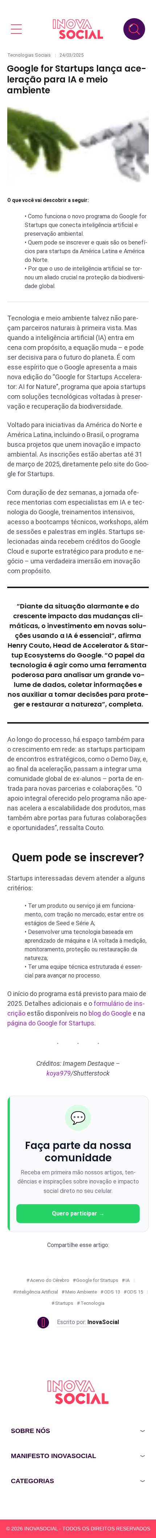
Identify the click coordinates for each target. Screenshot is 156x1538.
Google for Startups (97, 1280)
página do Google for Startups (50, 1023)
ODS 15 (135, 1292)
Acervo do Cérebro (49, 1280)
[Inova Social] (78, 29)
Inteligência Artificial (37, 1292)
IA (128, 1280)
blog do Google (110, 1013)
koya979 (58, 1073)
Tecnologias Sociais (29, 55)
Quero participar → (78, 1213)
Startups (64, 1303)
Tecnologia (92, 1303)
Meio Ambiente (81, 1292)
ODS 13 (112, 1292)
